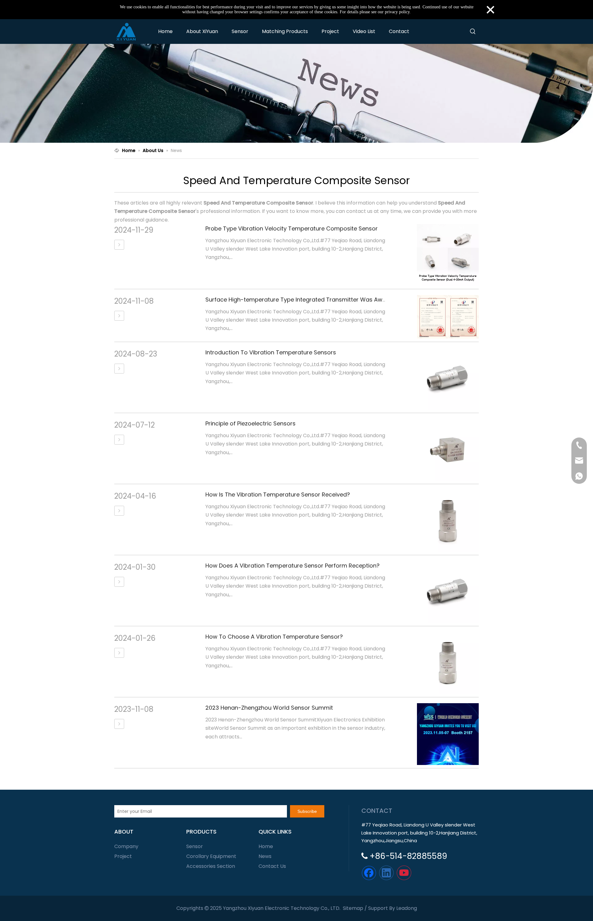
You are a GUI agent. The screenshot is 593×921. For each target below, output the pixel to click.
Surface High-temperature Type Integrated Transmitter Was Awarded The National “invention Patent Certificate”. (361, 299)
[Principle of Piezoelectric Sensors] (119, 439)
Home (266, 846)
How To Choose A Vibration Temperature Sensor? (274, 636)
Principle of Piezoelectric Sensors (250, 423)
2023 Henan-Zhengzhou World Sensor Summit (269, 708)
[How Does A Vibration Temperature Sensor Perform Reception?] (119, 581)
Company (126, 846)
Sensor (194, 846)
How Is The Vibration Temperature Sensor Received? (277, 494)
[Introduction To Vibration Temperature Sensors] (119, 368)
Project (123, 856)
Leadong (406, 908)
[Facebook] (368, 872)
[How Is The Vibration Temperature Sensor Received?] (119, 510)
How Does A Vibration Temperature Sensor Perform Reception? (292, 565)
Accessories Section (210, 866)
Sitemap (353, 908)
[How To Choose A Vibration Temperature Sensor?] (119, 652)
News (265, 856)
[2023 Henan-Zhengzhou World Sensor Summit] (119, 724)
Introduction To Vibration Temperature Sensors (270, 352)
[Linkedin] (386, 872)
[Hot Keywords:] (472, 31)
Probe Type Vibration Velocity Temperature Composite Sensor (291, 228)
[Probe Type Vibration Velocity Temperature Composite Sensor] (119, 244)
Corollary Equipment (211, 856)
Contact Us (272, 866)
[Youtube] (404, 872)
